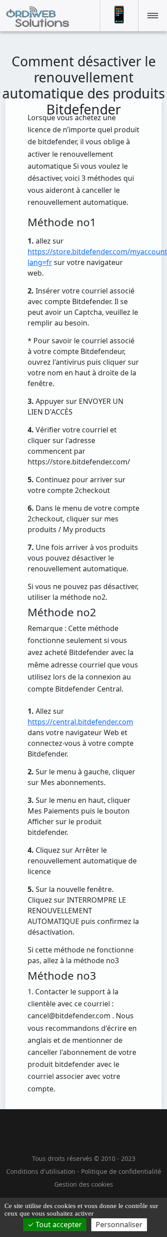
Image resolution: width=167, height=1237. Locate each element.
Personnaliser (119, 1224)
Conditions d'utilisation (40, 1171)
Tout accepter (58, 1224)
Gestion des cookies (83, 1184)
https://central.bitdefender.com (80, 722)
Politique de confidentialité (121, 1171)
